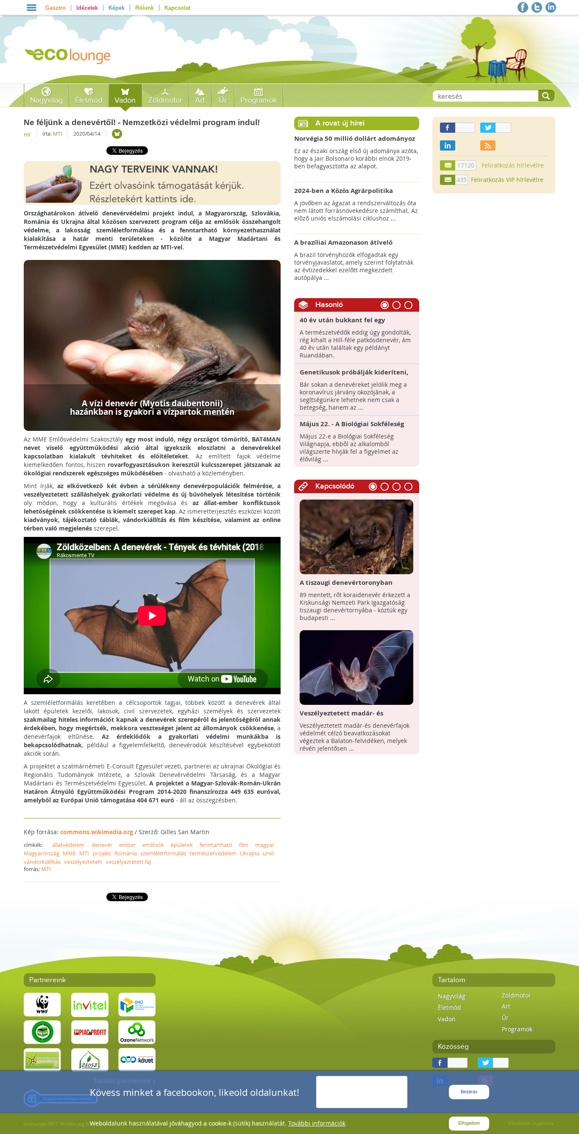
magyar (264, 845)
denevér (102, 845)
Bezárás (469, 1092)
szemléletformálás (163, 853)
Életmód (88, 100)
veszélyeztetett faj (128, 862)
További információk (316, 1123)
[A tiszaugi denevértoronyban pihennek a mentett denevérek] (357, 536)
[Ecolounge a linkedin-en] (551, 7)
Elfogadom (469, 1123)
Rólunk (144, 8)
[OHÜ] (137, 1004)
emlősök (153, 845)
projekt (102, 853)
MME (69, 853)
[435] (448, 180)
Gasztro (55, 8)
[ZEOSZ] (90, 1059)
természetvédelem (213, 853)
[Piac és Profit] (90, 1032)
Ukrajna (249, 853)
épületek (182, 845)
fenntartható (216, 845)
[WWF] (42, 1004)
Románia (125, 853)
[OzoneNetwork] (137, 1032)
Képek (117, 8)
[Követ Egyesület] (137, 1059)
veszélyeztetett (83, 862)
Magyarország (41, 853)
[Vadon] (117, 134)
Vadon (125, 100)
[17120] (448, 165)
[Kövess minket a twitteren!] (537, 7)
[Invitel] (90, 1004)
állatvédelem (68, 845)
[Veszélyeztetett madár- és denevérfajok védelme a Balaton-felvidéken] (357, 667)
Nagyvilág (46, 100)
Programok (258, 100)
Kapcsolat (177, 8)
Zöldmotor (165, 100)
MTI (57, 133)
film (243, 845)
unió (268, 853)
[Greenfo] (42, 1059)
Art (200, 100)
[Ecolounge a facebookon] (523, 7)
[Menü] (31, 7)
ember (127, 845)
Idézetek (87, 8)
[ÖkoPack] (42, 1032)
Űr (223, 100)
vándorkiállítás (42, 862)
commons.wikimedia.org (96, 832)
